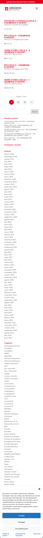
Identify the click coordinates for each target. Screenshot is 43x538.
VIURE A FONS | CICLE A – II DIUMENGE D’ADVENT (17, 51)
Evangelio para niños (20, 39)
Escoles (7, 429)
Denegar (21, 522)
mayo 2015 (8, 310)
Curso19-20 (8, 401)
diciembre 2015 (10, 292)
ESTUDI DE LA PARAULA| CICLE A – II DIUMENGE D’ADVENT (21, 22)
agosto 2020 (9, 280)
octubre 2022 (9, 214)
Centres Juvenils (10, 376)
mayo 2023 (8, 197)
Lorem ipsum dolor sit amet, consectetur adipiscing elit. (19, 122)
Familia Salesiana (11, 444)
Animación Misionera (12, 361)
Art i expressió (9, 368)
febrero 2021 (9, 265)
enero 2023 (8, 207)
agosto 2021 (9, 250)
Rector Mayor (9, 484)
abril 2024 (8, 169)
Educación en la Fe (11, 424)
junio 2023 (8, 194)
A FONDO (8, 348)
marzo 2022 (8, 232)
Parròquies (8, 469)
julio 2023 (8, 192)
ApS (5, 366)
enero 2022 (8, 237)
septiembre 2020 (10, 277)
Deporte (7, 411)
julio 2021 (8, 252)
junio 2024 (8, 164)
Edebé (6, 419)
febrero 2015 (9, 318)
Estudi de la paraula (11, 436)
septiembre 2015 (10, 300)
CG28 (6, 381)
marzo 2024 (8, 172)
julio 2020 (8, 282)
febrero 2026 (9, 154)
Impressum (37, 533)
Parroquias (8, 467)
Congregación (9, 394)
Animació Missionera (12, 358)
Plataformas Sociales (12, 474)
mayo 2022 (8, 227)
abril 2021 (8, 260)
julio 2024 (8, 162)
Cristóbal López (10, 396)
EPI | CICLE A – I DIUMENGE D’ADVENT (17, 66)
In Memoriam (9, 457)
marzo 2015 (8, 315)
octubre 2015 (9, 297)
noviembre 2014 (10, 325)
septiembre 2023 (10, 187)
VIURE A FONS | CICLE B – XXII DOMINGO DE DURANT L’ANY (20, 130)
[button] (39, 489)
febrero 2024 (9, 174)
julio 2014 (8, 335)
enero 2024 (8, 177)
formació (7, 449)
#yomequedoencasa (12, 346)
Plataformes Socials (11, 477)
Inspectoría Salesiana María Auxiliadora (21, 2)
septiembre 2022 (10, 217)
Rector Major (9, 482)
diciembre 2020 (10, 270)
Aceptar (22, 516)
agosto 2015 (9, 303)
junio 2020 (8, 285)
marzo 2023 (8, 202)
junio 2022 (8, 224)
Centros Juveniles (11, 379)
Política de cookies (5, 534)
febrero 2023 (9, 204)
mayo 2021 (8, 257)
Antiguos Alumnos (11, 363)
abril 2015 (8, 313)
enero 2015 (8, 320)
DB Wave (7, 409)
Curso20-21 (8, 404)
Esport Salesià (9, 434)
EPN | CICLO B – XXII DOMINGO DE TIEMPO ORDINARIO (18, 126)
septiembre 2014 (10, 330)
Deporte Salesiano (11, 414)
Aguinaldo (8, 356)
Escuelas (7, 431)
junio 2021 (8, 255)
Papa (6, 464)
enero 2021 (8, 267)
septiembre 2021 (10, 247)
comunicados (9, 389)
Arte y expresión (10, 371)
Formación (8, 452)
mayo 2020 (8, 287)
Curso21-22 (8, 406)
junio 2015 (8, 308)
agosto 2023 (9, 189)
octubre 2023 (9, 184)
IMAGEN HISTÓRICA (12, 454)
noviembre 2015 (10, 295)
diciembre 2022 (10, 209)
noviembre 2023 (10, 182)
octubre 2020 (9, 275)
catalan (7, 373)
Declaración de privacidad (20, 534)
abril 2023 (8, 199)
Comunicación (9, 386)
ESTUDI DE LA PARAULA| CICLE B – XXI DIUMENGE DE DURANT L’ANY (19, 134)
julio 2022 (8, 222)
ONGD (6, 462)
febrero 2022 (9, 235)
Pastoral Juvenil (10, 472)
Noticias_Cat (9, 459)
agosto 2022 (9, 219)
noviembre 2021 (10, 242)
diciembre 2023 (10, 179)
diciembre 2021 (10, 240)
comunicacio (9, 384)
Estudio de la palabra (20, 25)
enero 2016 (8, 290)
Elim (6, 426)
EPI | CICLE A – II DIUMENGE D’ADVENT (17, 37)
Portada (7, 479)
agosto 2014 (9, 333)
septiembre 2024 (10, 157)
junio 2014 (8, 338)
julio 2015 (8, 305)
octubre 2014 (9, 328)
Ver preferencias (21, 529)
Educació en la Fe (11, 421)
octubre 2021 (9, 245)
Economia (8, 416)
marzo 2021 (8, 262)
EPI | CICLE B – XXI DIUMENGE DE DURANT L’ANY (18, 139)
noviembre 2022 (10, 212)
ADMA (6, 353)
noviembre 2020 (10, 272)
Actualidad (8, 351)
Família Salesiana (11, 446)
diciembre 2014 (10, 323)
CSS (6, 399)
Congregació (9, 391)
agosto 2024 (9, 159)
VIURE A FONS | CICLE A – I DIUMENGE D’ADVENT (16, 81)
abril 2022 (8, 230)
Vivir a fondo (17, 54)
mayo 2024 (8, 167)
